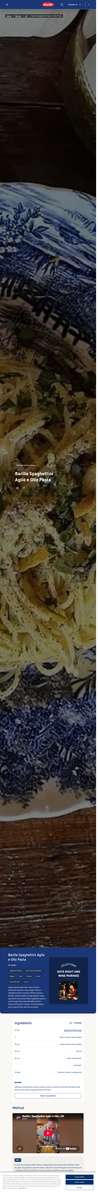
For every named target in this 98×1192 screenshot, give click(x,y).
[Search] (61, 4)
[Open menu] (7, 5)
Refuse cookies (79, 1182)
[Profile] (89, 5)
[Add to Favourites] (23, 488)
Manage (79, 1187)
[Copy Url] (17, 488)
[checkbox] (48, 1165)
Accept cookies (79, 1177)
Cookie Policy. (22, 1188)
